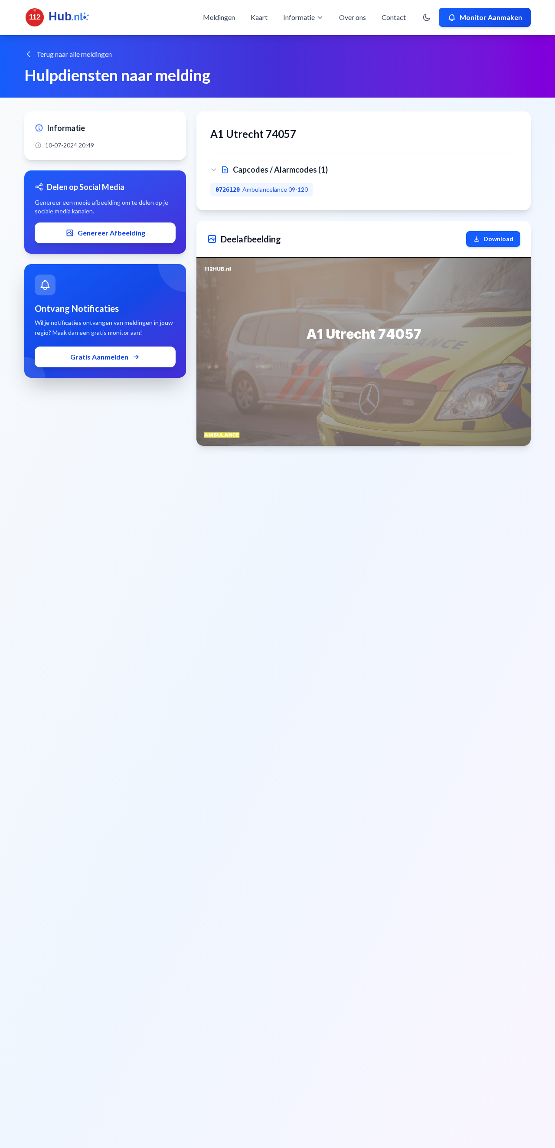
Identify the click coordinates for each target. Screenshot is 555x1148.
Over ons (352, 17)
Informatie (299, 17)
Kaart (259, 17)
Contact (394, 17)
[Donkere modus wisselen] (426, 17)
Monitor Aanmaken (491, 17)
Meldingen (219, 17)
